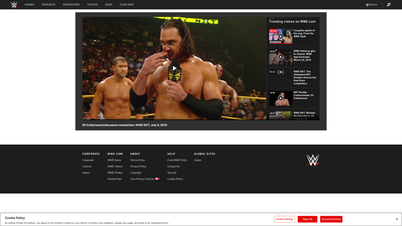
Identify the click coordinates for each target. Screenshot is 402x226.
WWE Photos (115, 172)
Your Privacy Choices (142, 179)
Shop (108, 4)
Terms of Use (137, 160)
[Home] (14, 4)
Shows (29, 4)
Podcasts (48, 4)
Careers (86, 166)
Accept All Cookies (331, 219)
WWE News (114, 160)
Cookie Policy (175, 179)
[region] (201, 219)
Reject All (307, 219)
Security (172, 172)
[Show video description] (262, 125)
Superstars (71, 4)
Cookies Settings (284, 219)
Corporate (88, 160)
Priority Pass (115, 179)
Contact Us (173, 166)
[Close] (397, 219)
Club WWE (127, 4)
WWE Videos (115, 166)
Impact (86, 172)
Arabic (197, 160)
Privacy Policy (138, 166)
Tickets (92, 4)
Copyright (135, 172)
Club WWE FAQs (177, 160)
